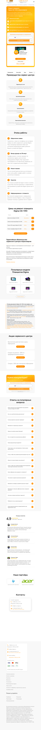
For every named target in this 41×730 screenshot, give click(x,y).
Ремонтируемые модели (11, 683)
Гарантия (30, 72)
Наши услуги (9, 685)
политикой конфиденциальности (28, 42)
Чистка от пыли (10, 327)
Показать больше (20, 296)
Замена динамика (22, 327)
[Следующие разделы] (34, 72)
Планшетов (18, 696)
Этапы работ (18, 72)
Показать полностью (10, 261)
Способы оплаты (9, 689)
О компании (8, 681)
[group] (13, 582)
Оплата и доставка (10, 676)
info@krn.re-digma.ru (16, 605)
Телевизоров (19, 698)
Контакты (8, 677)
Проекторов (8, 698)
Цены (25, 72)
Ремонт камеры (30, 325)
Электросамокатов (10, 700)
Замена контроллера (18, 324)
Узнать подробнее (20, 346)
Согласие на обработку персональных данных (16, 687)
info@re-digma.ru (12, 649)
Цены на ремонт (20, 58)
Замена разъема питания (22, 325)
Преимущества (10, 72)
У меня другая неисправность (20, 233)
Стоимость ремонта (10, 674)
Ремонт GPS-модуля (26, 324)
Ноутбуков (8, 696)
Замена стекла (15, 327)
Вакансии (8, 679)
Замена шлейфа (15, 325)
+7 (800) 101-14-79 (23, 0)
